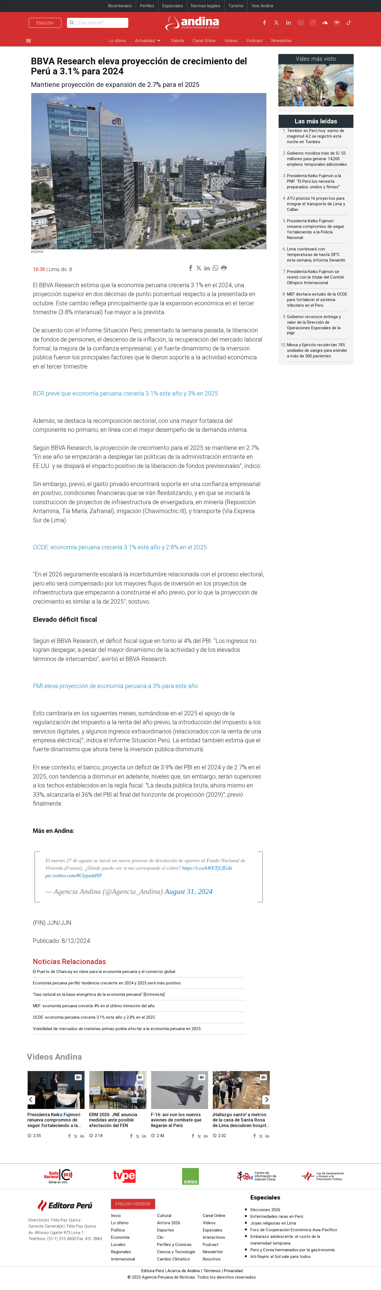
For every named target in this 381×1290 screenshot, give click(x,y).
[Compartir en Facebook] (70, 1135)
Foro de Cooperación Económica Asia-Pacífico (293, 1229)
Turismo (235, 5)
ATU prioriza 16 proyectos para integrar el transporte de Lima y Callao (316, 204)
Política (118, 1230)
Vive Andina (262, 5)
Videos (231, 40)
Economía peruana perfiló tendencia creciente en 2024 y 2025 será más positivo (107, 983)
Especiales (172, 5)
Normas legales (205, 5)
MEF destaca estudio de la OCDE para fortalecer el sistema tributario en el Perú (317, 300)
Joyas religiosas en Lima (273, 1223)
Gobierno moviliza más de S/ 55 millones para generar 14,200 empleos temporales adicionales (317, 159)
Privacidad (233, 1270)
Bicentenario (120, 5)
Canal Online (204, 40)
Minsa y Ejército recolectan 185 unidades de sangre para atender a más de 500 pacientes (317, 350)
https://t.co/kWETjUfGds (207, 868)
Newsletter (281, 40)
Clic (160, 1237)
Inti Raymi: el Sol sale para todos (280, 1256)
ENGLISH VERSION (133, 1204)
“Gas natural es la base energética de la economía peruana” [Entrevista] (99, 994)
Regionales (121, 1251)
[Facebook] (264, 22)
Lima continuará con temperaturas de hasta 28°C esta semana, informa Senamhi (316, 255)
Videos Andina (54, 1057)
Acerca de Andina (183, 1270)
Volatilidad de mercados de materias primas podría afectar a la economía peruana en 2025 (117, 1028)
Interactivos (214, 1237)
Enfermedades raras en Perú (276, 1216)
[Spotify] (337, 22)
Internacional (123, 1259)
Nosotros (212, 1259)
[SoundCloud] (325, 22)
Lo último (117, 40)
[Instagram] (312, 22)
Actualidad (148, 40)
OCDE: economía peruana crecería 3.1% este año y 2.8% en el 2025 (94, 1017)
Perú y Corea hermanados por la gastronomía (292, 1249)
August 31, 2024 (189, 891)
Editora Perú (152, 1270)
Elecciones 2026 (265, 1209)
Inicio (116, 1215)
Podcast (254, 40)
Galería (177, 40)
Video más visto (316, 59)
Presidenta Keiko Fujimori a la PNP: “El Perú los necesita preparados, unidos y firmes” (314, 181)
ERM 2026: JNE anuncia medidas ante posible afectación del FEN (113, 1120)
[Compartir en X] (76, 1135)
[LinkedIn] (288, 22)
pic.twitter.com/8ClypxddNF (73, 875)
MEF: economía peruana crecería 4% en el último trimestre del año (94, 1005)
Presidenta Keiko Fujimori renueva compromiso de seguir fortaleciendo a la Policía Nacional (53, 1123)
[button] (30, 1099)
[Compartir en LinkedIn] (82, 1135)
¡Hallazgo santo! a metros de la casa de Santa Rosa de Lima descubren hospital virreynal (241, 1123)
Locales (118, 1244)
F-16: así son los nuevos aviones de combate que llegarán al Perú (176, 1120)
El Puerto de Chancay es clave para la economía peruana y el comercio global (104, 971)
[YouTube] (300, 22)
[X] (276, 22)
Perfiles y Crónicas (174, 1244)
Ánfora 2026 (168, 1222)
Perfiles (147, 5)
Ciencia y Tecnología (176, 1251)
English (45, 23)
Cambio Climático (173, 1259)
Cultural (164, 1215)
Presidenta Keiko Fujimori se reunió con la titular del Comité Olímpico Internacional (315, 277)
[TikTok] (349, 22)
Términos (212, 1270)
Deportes (165, 1230)
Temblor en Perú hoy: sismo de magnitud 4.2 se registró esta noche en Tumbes (315, 136)
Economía (120, 1237)
